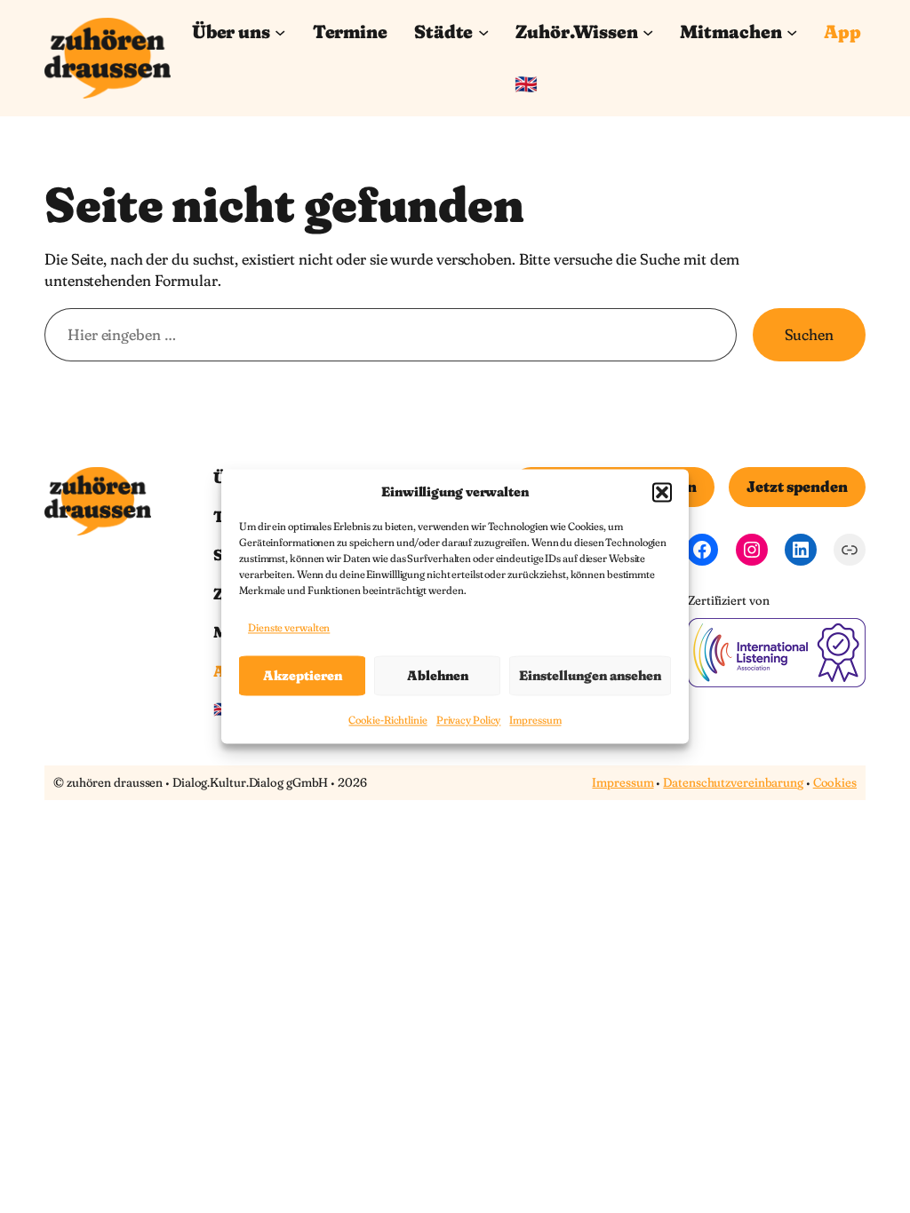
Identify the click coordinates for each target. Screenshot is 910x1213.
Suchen (809, 334)
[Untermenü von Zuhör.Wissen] (648, 32)
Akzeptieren (302, 675)
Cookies (835, 782)
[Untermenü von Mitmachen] (791, 32)
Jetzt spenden (797, 486)
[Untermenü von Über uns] (280, 32)
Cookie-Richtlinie (387, 720)
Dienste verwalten (289, 627)
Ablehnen (437, 675)
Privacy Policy (468, 720)
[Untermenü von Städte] (483, 32)
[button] (662, 492)
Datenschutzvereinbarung (733, 782)
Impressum (535, 720)
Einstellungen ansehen (590, 675)
